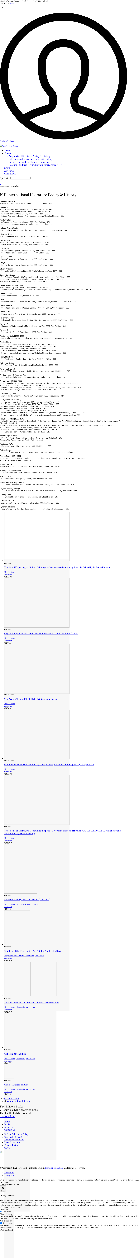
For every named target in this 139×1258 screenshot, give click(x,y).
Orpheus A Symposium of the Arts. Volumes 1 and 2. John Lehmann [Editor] (41, 633)
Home (7, 1121)
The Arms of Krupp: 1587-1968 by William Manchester (30, 699)
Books (7, 1124)
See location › (7, 1116)
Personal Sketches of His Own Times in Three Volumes (31, 1002)
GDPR (7, 1148)
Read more (8, 706)
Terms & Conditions (14, 1139)
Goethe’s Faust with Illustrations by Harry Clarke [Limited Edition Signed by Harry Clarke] (49, 764)
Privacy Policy (11, 1145)
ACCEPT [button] (17, 1184)
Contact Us (9, 1130)
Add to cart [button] (8, 574)
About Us (8, 1127)
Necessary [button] (4, 1209)
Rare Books (36, 904)
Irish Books (26, 904)
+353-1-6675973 (11, 1098)
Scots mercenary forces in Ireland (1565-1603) (27, 899)
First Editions (9, 572)
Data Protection (12, 1142)
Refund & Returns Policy (16, 1134)
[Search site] (1, 181)
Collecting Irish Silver (15, 1054)
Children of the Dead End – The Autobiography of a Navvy (33, 951)
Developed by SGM (54, 1168)
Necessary (7, 1212)
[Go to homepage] (9, 146)
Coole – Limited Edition (16, 1084)
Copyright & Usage (13, 1137)
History (19, 904)
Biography (8, 956)
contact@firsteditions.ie (18, 1101)
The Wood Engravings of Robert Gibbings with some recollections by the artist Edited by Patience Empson (57, 567)
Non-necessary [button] (6, 1221)
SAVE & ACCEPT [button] (6, 1230)
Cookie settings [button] (7, 1184)
